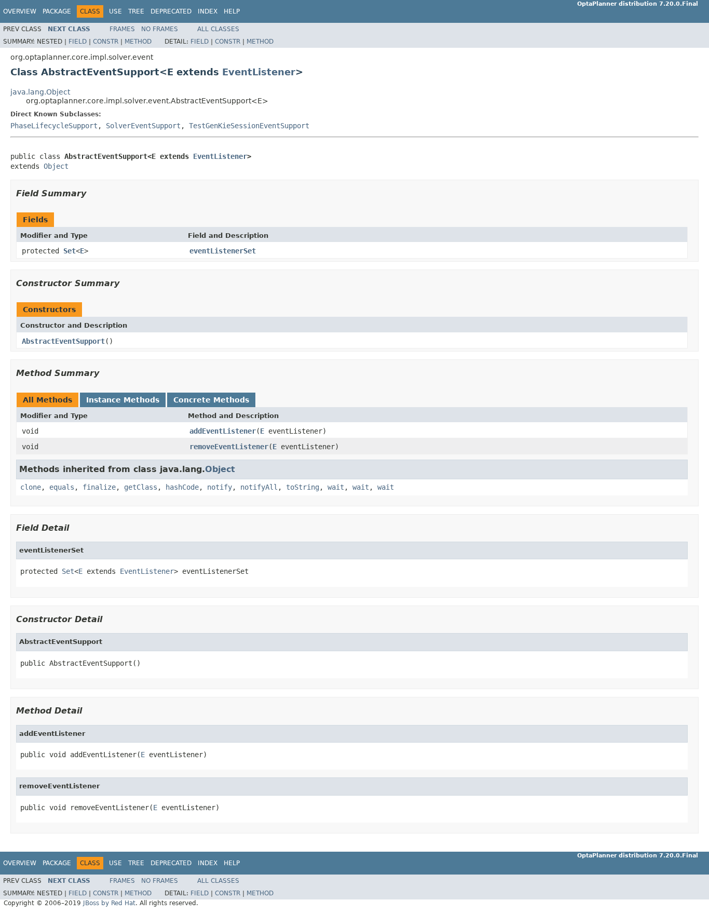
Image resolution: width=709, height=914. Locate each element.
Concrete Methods (211, 400)
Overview (19, 11)
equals (61, 487)
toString (302, 487)
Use (115, 11)
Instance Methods (122, 400)
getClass (140, 487)
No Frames (159, 29)
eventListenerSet (222, 251)
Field (78, 41)
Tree (136, 11)
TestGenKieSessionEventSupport (249, 126)
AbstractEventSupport (63, 341)
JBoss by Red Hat (109, 903)
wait (336, 487)
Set (69, 251)
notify (219, 487)
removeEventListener (228, 446)
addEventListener (222, 431)
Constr (105, 41)
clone (30, 487)
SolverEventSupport (143, 126)
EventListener (258, 71)
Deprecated (171, 11)
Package (57, 11)
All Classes (218, 29)
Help (232, 11)
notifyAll (259, 487)
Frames (122, 29)
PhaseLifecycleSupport (54, 126)
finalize (99, 487)
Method (138, 41)
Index (207, 11)
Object (56, 166)
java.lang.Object (40, 92)
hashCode (182, 487)
